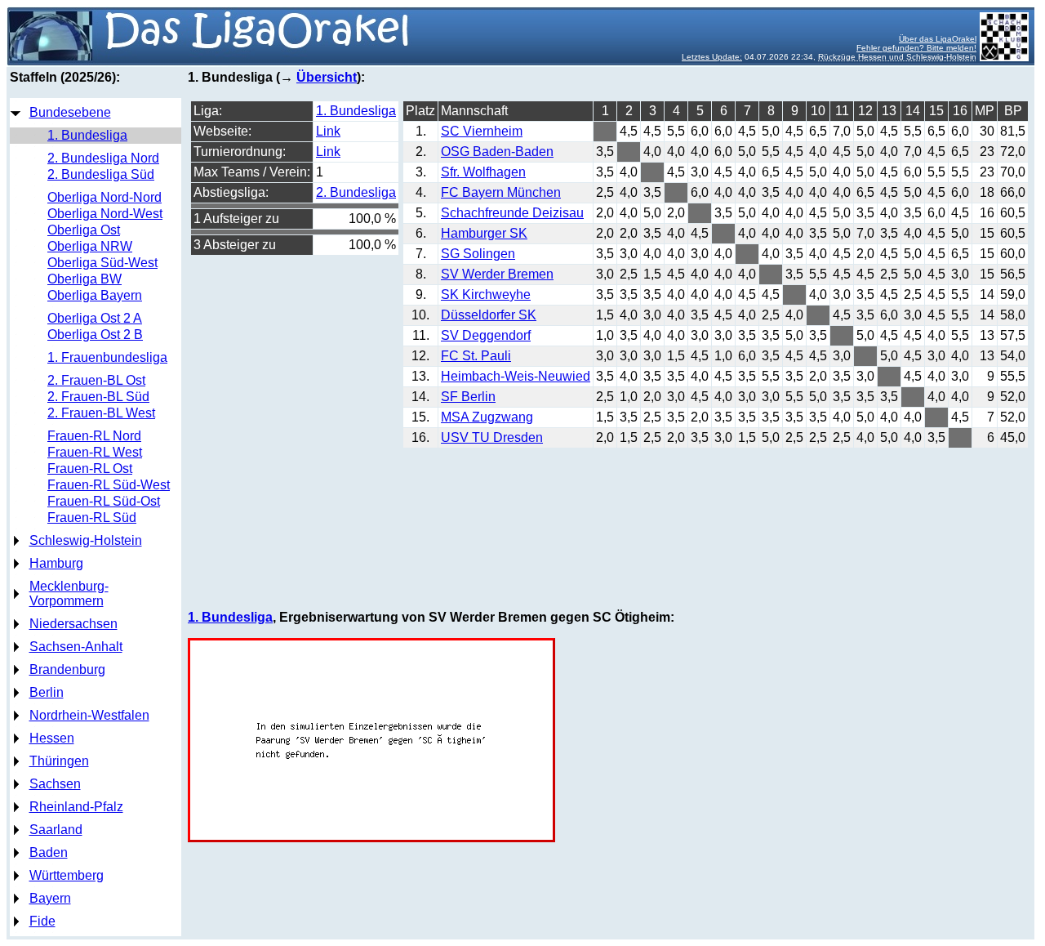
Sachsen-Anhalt (75, 647)
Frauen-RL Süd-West (108, 485)
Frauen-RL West (94, 452)
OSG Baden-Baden (497, 151)
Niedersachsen (73, 624)
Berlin (46, 692)
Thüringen (59, 761)
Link (328, 131)
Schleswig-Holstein (85, 540)
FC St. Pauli (476, 356)
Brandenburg (67, 669)
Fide (42, 921)
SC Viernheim (481, 131)
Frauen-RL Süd (91, 517)
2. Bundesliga (356, 192)
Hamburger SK (484, 233)
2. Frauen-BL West (101, 413)
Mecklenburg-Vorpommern (69, 593)
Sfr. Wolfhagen (483, 172)
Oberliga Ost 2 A (94, 318)
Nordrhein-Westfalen (89, 715)
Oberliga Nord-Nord (104, 197)
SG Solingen (478, 254)
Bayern (50, 898)
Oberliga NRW (89, 246)
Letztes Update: (712, 56)
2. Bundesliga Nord (103, 158)
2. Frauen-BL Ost (96, 380)
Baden (48, 852)
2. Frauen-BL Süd (98, 397)
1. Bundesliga (87, 135)
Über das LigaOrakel (937, 38)
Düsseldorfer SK (488, 315)
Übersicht (326, 77)
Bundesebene (70, 112)
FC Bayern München (501, 192)
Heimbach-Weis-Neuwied (515, 376)
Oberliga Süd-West (102, 263)
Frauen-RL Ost (89, 468)
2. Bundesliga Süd (100, 174)
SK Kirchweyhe (486, 294)
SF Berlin (468, 397)
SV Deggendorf (486, 335)
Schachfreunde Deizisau (512, 213)
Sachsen (55, 784)
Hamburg (56, 563)
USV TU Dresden (492, 437)
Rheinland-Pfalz (76, 807)
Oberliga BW (84, 279)
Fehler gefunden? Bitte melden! (916, 47)
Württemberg (66, 875)
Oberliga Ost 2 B (95, 334)
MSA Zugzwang (487, 417)
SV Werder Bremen (497, 274)
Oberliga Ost (83, 230)
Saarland (55, 830)
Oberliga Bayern (94, 295)
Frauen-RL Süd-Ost (103, 501)
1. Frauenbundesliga (107, 357)
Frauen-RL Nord (94, 436)
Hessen (51, 738)
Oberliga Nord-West (104, 214)
